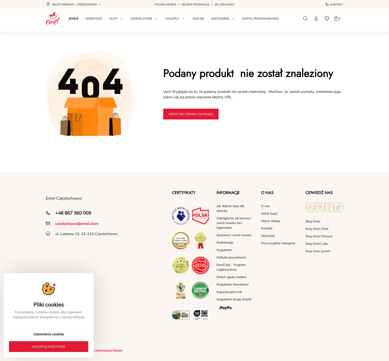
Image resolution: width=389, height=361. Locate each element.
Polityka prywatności (231, 257)
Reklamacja (225, 242)
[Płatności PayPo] (235, 308)
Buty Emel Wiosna (319, 236)
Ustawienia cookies (49, 334)
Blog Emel (313, 221)
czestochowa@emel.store (77, 223)
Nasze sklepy (270, 221)
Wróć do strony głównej (191, 114)
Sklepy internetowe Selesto (104, 350)
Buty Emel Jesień (318, 251)
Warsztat (268, 236)
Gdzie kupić (269, 213)
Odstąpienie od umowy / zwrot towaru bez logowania (234, 223)
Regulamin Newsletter (233, 284)
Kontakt (336, 4)
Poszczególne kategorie (278, 243)
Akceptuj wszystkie (49, 346)
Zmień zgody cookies (232, 277)
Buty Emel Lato (317, 244)
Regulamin (224, 250)
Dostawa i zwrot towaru (234, 235)
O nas (265, 206)
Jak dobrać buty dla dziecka (230, 208)
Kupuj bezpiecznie (229, 292)
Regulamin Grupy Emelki (234, 299)
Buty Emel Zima (317, 229)
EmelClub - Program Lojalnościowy (231, 267)
